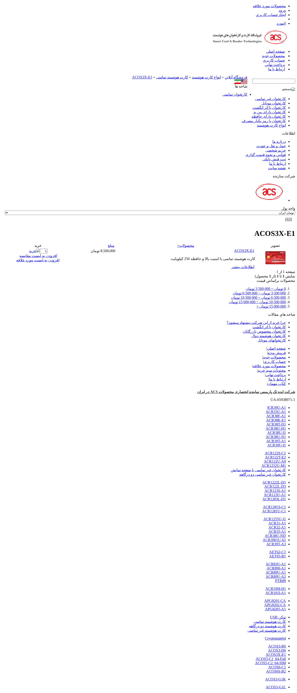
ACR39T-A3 (276, 544)
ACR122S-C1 (275, 453)
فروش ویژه (277, 353)
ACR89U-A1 (276, 572)
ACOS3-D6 (277, 650)
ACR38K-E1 (276, 420)
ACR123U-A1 (275, 495)
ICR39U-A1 (276, 408)
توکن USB (278, 617)
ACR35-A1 (277, 532)
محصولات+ (185, 245)
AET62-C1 (277, 552)
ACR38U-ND (275, 536)
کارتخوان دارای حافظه (269, 116)
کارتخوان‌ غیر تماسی (270, 99)
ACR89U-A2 (276, 577)
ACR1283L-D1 (274, 499)
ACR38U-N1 (276, 437)
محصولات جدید (273, 56)
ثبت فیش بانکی (274, 159)
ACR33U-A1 (276, 412)
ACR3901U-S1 (274, 540)
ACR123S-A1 (275, 491)
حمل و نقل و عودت (271, 146)
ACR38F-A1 (276, 416)
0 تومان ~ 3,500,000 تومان (266, 289)
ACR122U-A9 (275, 461)
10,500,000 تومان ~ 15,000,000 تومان (257, 302)
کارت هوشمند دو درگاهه (267, 626)
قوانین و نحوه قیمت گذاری (265, 155)
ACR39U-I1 (276, 445)
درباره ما (279, 141)
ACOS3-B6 (277, 646)
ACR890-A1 (276, 568)
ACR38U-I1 (276, 433)
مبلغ (111, 245)
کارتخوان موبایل (273, 103)
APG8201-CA (275, 601)
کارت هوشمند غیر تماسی (267, 630)
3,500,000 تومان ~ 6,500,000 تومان (259, 293)
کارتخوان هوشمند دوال (268, 336)
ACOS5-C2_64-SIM (270, 663)
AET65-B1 (277, 556)
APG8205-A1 (275, 609)
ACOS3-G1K (275, 679)
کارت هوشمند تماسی (172, 77)
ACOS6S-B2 (276, 671)
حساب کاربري (274, 60)
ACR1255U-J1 (274, 519)
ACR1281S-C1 (274, 507)
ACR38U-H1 (276, 428)
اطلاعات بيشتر (243, 267)
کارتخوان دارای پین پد (269, 112)
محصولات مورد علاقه (269, 6)
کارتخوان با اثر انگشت (269, 108)
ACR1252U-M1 (273, 466)
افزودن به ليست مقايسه (38, 256)
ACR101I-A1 (275, 593)
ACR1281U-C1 (274, 511)
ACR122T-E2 (275, 457)
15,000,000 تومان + (271, 306)
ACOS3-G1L (276, 687)
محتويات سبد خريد (272, 370)
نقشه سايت (277, 168)
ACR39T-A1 (276, 441)
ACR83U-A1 (276, 564)
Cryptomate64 (275, 638)
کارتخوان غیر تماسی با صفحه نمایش (258, 470)
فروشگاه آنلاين (236, 77)
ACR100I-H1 (275, 589)
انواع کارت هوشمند (206, 77)
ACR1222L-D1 (274, 482)
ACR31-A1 (277, 523)
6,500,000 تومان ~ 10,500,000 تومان (258, 297)
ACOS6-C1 (277, 667)
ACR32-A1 (277, 527)
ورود (282, 10)
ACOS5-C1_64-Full (271, 659)
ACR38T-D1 (276, 424)
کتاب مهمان (277, 384)
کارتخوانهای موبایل (272, 340)
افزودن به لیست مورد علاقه (37, 260)
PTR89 (280, 581)
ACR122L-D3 (275, 486)
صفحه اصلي (275, 51)
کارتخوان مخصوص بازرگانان (264, 331)
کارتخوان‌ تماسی (235, 94)
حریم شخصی (275, 150)
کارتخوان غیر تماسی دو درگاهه (262, 474)
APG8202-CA (275, 605)
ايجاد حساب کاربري (271, 15)
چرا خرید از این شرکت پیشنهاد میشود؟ (256, 323)
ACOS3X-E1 (142, 77)
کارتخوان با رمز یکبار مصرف (264, 121)
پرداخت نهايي (275, 65)
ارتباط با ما (276, 69)
